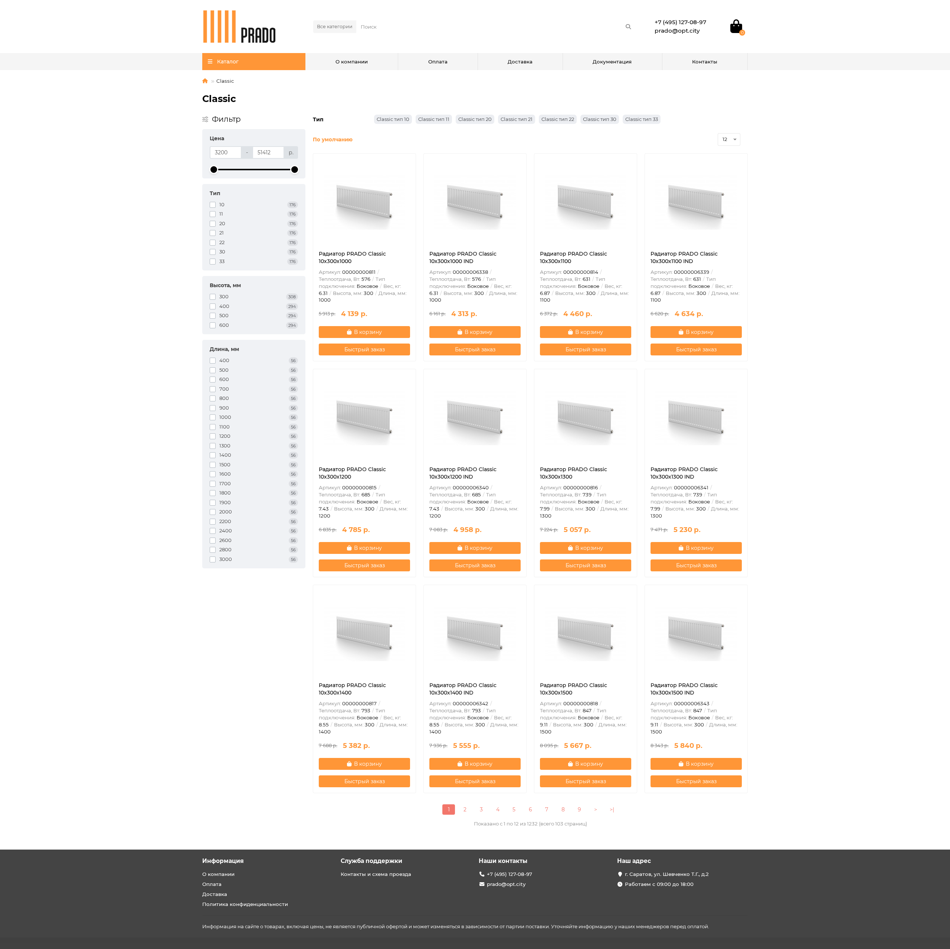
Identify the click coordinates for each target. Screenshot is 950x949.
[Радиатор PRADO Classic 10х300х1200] (364, 417)
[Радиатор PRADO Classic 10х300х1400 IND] (475, 633)
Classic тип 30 (599, 119)
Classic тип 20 (475, 119)
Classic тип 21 (517, 119)
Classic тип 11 (433, 119)
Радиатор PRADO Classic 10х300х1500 (573, 689)
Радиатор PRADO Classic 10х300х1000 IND (463, 257)
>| (612, 809)
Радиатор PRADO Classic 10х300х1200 (352, 473)
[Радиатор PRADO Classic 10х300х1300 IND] (696, 417)
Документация (612, 62)
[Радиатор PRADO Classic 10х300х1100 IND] (696, 201)
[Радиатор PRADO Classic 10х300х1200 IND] (475, 417)
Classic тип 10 (393, 119)
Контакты (704, 62)
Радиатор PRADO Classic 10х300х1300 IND (684, 473)
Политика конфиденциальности (245, 904)
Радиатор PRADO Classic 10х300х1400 (352, 689)
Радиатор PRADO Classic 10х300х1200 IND (463, 473)
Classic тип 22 (557, 119)
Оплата (212, 884)
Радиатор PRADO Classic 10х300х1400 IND (463, 689)
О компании (351, 62)
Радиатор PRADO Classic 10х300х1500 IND (684, 689)
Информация (223, 860)
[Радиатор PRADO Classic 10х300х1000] (364, 201)
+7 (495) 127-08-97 (509, 874)
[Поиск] (628, 27)
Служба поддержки (371, 860)
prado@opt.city (506, 884)
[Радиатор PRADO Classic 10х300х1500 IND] (696, 633)
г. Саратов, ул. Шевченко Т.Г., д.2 (667, 874)
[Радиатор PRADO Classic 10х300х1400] (364, 633)
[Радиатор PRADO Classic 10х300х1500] (585, 633)
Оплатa (438, 62)
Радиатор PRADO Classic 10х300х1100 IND (684, 257)
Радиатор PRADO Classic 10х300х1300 (573, 473)
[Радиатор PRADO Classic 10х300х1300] (585, 417)
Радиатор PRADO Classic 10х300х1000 (352, 257)
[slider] (213, 169)
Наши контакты (503, 860)
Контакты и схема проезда (376, 874)
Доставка (520, 62)
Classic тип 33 (641, 119)
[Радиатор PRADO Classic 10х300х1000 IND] (475, 201)
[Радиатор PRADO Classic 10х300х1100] (585, 201)
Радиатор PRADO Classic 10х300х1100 (573, 257)
